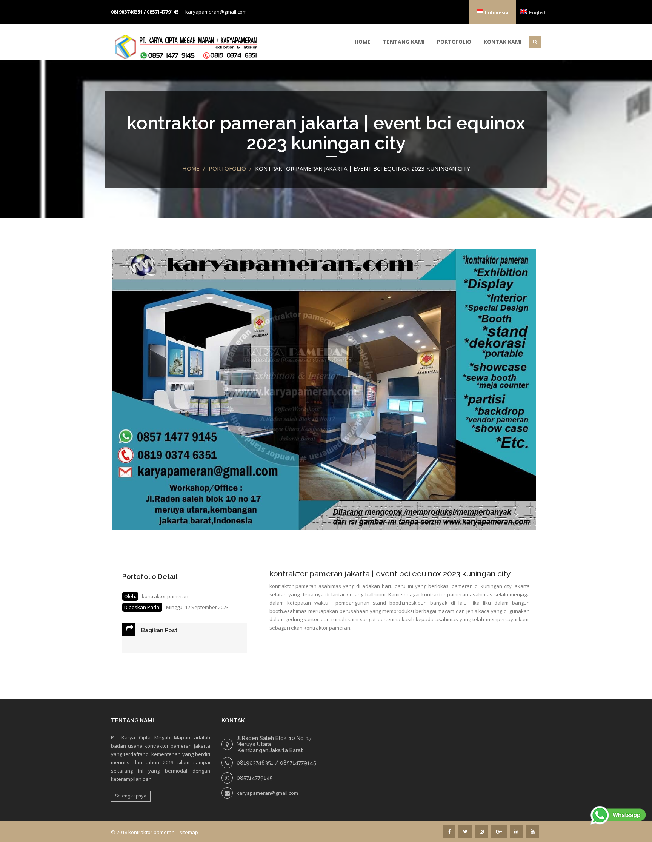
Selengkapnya (130, 796)
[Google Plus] (499, 831)
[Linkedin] (516, 831)
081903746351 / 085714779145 (144, 11)
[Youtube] (532, 831)
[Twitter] (465, 831)
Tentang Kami (403, 41)
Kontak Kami (502, 41)
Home (363, 41)
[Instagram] (481, 831)
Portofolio (454, 41)
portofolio (227, 168)
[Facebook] (449, 831)
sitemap (189, 832)
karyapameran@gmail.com (216, 11)
